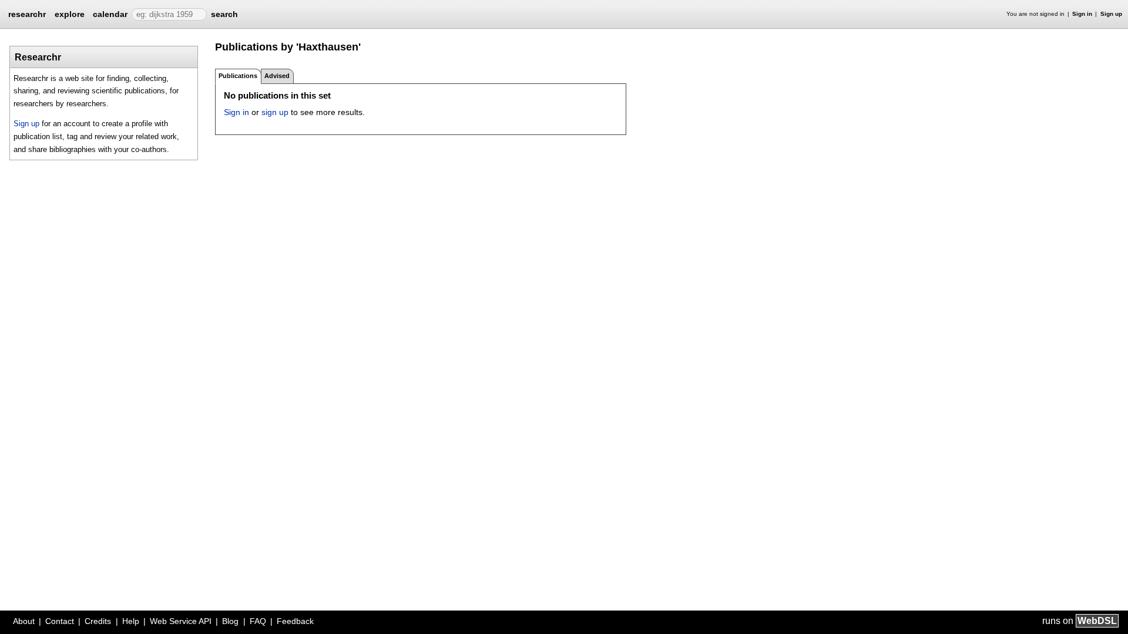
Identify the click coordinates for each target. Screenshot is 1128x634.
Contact (59, 621)
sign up (274, 112)
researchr (27, 13)
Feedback (295, 621)
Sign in (1082, 14)
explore (70, 14)
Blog (230, 621)
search (224, 14)
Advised (277, 75)
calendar (110, 14)
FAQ (258, 621)
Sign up (1111, 14)
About (24, 621)
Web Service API (181, 621)
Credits (98, 621)
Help (130, 621)
